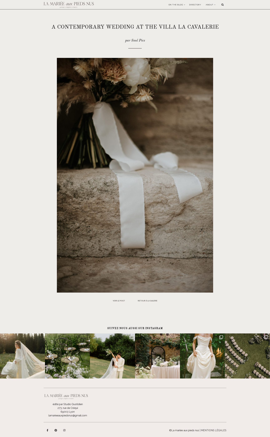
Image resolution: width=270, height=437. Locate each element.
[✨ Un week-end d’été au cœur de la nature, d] (112, 355)
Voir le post (119, 301)
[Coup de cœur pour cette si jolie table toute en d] (157, 355)
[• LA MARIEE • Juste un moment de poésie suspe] (22, 355)
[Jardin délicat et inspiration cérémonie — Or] (247, 355)
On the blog (176, 5)
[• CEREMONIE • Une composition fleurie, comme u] (67, 355)
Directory (195, 5)
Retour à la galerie (147, 301)
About (209, 5)
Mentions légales (213, 430)
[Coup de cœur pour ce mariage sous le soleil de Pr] (202, 355)
